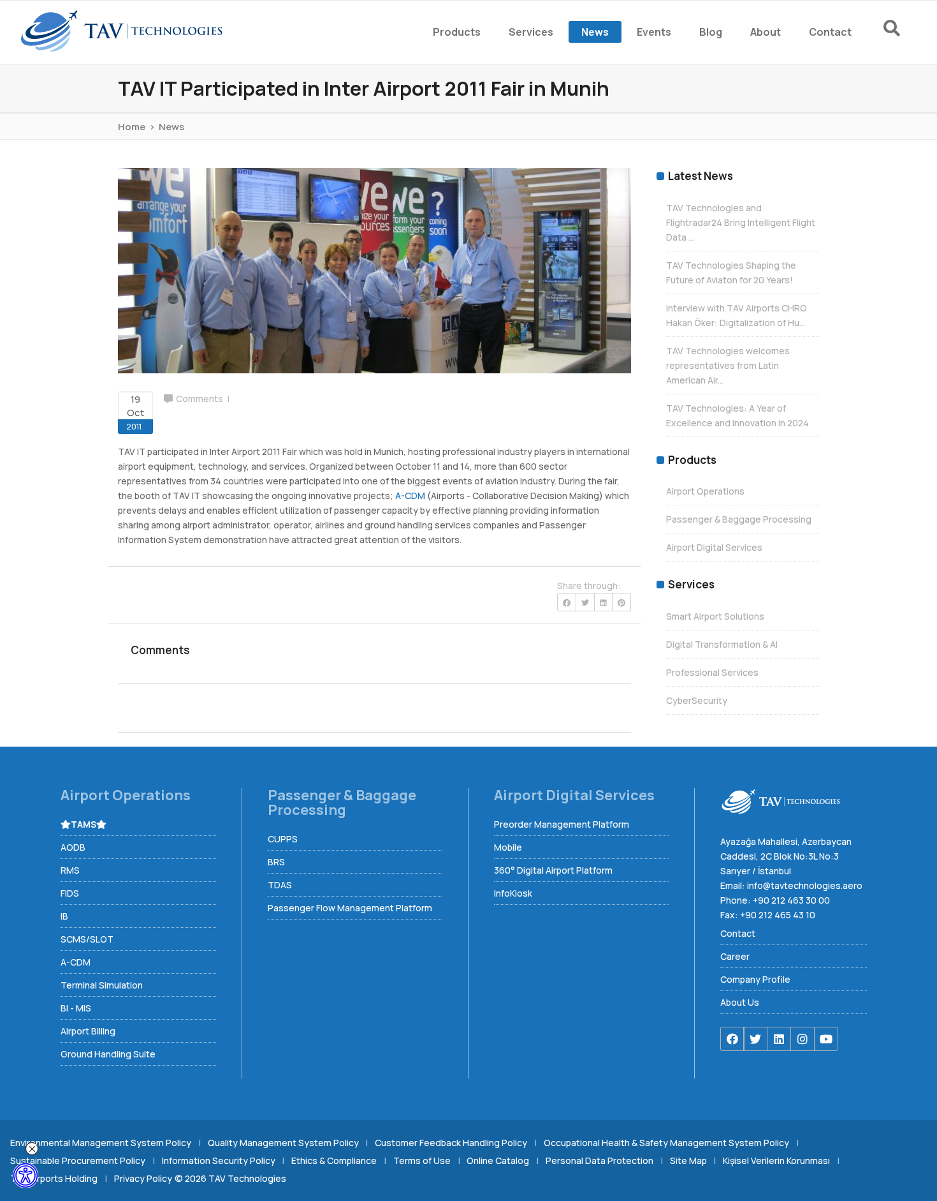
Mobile (508, 847)
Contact (737, 933)
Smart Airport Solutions (715, 616)
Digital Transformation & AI (722, 644)
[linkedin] (778, 1038)
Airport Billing (88, 1031)
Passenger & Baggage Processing (738, 519)
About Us (739, 1002)
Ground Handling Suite (108, 1054)
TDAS (280, 885)
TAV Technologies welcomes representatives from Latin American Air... (728, 365)
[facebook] (732, 1038)
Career (735, 956)
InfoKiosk (513, 893)
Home (131, 126)
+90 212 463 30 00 (791, 900)
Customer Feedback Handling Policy (451, 1143)
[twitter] (755, 1038)
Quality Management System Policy (283, 1143)
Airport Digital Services (714, 547)
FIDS (70, 893)
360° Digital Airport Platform (553, 870)
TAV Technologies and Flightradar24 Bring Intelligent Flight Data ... (740, 222)
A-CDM (410, 495)
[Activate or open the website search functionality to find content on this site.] (891, 28)
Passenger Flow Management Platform (350, 908)
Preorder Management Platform (561, 824)
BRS (276, 862)
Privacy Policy (143, 1178)
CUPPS (283, 839)
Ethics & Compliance (334, 1160)
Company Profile (755, 979)
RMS (70, 870)
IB (64, 916)
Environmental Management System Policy (100, 1143)
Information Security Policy (218, 1160)
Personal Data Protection (599, 1160)
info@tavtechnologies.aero (804, 885)
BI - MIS (76, 1008)
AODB (73, 847)
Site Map (688, 1160)
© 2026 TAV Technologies (230, 1178)
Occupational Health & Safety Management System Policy (666, 1143)
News (171, 126)
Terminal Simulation (102, 985)
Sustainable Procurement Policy (77, 1160)
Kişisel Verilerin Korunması (776, 1160)
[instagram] (802, 1038)
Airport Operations (705, 491)
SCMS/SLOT (87, 939)
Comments (199, 398)
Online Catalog (498, 1160)
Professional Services (712, 672)
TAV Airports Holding (54, 1178)
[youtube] (826, 1038)
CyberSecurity (696, 700)
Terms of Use (422, 1160)
